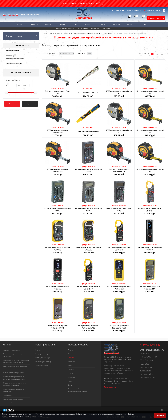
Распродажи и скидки (42, 358)
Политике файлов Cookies (32, 417)
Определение (34, 14)
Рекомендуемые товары (43, 362)
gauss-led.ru (94, 28)
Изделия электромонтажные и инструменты (13, 390)
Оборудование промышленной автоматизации (13, 401)
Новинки (38, 350)
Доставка (116, 25)
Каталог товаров (13, 36)
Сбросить (30, 104)
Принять (160, 415)
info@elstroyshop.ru (134, 10)
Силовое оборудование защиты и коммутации (14, 355)
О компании (33, 25)
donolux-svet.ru (106, 28)
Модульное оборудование (11, 350)
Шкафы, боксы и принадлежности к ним (15, 368)
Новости (130, 25)
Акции (75, 25)
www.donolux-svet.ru (147, 377)
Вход (4, 14)
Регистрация (13, 14)
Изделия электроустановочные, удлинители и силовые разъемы (14, 378)
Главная (19, 25)
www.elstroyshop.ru (147, 367)
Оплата (102, 25)
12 (35, 63)
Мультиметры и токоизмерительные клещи (15, 57)
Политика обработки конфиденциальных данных (77, 390)
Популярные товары (42, 354)
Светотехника (7, 395)
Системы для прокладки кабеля (13, 373)
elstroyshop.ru (73, 28)
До (19, 85)
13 (35, 57)
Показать (12, 104)
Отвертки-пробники (12, 50)
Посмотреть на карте (111, 387)
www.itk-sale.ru (145, 371)
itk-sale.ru (84, 28)
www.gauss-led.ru (146, 374)
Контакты (62, 25)
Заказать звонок (153, 10)
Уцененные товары (41, 365)
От (6, 85)
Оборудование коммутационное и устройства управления (14, 384)
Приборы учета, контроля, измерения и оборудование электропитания (16, 361)
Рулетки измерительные (14, 63)
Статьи (143, 25)
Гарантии (88, 25)
